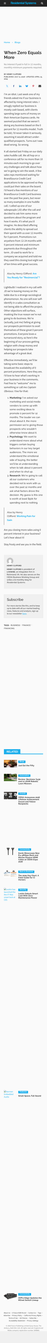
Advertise (7, 1315)
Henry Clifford (14, 74)
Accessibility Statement (17, 1321)
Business (15, 625)
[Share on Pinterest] (33, 86)
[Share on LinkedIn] (20, 86)
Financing (9, 628)
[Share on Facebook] (13, 86)
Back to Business (26, 871)
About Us (7, 1313)
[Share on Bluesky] (27, 86)
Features (23, 1092)
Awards (23, 793)
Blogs (17, 42)
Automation (24, 775)
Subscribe (32, 1318)
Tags (39, 1313)
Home (7, 42)
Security (23, 889)
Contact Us (32, 1313)
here (24, 613)
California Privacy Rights (32, 1315)
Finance (26, 625)
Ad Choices (23, 1318)
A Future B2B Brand (19, 1313)
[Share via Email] (40, 86)
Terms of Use (13, 1318)
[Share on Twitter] (7, 86)
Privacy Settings (32, 1321)
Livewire (11, 572)
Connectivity (25, 849)
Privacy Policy (17, 1315)
